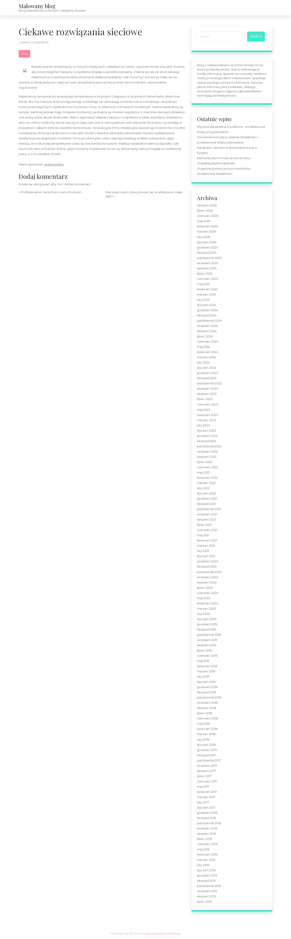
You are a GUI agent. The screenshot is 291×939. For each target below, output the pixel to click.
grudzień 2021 (207, 498)
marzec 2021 (206, 545)
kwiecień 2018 (207, 729)
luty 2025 (203, 299)
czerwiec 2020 (207, 593)
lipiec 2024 (205, 336)
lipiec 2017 (204, 776)
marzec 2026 (206, 231)
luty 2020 (203, 614)
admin (25, 42)
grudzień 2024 (207, 310)
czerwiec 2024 (207, 341)
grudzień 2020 (207, 561)
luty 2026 (203, 237)
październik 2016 (209, 823)
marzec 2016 (206, 859)
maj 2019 (203, 661)
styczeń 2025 (206, 305)
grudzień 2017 (207, 750)
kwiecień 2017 (207, 792)
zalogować (41, 184)
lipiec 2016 (204, 839)
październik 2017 (209, 760)
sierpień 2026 (207, 205)
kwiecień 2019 (207, 666)
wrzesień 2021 (207, 514)
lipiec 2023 (205, 399)
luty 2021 (203, 551)
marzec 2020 (206, 608)
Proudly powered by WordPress (161, 933)
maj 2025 (203, 284)
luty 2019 (203, 676)
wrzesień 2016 (207, 828)
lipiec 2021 (204, 524)
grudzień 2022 (207, 436)
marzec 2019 (206, 671)
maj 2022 (203, 472)
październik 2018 (209, 697)
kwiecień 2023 (207, 415)
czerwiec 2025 (207, 278)
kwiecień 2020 (207, 603)
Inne (24, 53)
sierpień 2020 (207, 582)
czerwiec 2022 (207, 467)
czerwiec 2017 (207, 781)
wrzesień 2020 (207, 577)
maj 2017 (203, 786)
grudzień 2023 (207, 373)
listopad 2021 (206, 504)
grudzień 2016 (207, 812)
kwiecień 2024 (207, 352)
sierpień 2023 (207, 394)
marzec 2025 (206, 294)
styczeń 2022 (206, 493)
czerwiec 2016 (207, 844)
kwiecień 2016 (207, 854)
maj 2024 (203, 346)
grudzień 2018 (207, 687)
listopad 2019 (206, 629)
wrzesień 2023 (207, 388)
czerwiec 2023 (207, 404)
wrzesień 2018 (207, 702)
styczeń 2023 (206, 430)
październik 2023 (209, 383)
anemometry (54, 164)
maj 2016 (203, 849)
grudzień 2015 (207, 875)
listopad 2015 (206, 880)
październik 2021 (209, 509)
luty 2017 (203, 802)
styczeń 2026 (206, 242)
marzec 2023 (206, 420)
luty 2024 (203, 362)
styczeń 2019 (206, 682)
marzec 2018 (206, 734)
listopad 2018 (206, 692)
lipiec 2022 (204, 462)
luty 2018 (203, 739)
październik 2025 (209, 258)
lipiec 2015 (204, 901)
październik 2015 (209, 886)
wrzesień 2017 (207, 765)
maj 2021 (203, 535)
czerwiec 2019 (207, 655)
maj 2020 (203, 598)
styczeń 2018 (206, 744)
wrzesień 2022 (207, 451)
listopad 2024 (206, 315)
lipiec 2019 (204, 650)
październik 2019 (209, 634)
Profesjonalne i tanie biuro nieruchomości (51, 192)
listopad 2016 (206, 818)
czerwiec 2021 (207, 530)
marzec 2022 (206, 483)
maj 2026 (203, 221)
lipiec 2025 (204, 273)
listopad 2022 (206, 441)
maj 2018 (203, 723)
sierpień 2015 (206, 896)
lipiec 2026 (205, 210)
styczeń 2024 (206, 367)
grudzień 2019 (207, 624)
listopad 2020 (207, 566)
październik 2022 (209, 446)
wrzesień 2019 (207, 640)
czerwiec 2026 (207, 216)
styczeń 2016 (206, 870)
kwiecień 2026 (207, 226)
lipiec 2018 (204, 713)
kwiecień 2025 (207, 289)
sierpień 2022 (206, 456)
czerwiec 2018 (207, 718)
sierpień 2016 (206, 833)
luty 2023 (203, 425)
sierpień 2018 (206, 708)
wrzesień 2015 (207, 891)
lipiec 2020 (205, 587)
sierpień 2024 (207, 331)
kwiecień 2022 (207, 477)
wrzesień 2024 (207, 326)
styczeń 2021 (206, 556)
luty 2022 (203, 488)
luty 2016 (203, 865)
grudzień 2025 (207, 247)
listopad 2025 (206, 252)
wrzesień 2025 (207, 263)
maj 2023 (203, 409)
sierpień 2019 (206, 645)
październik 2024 (209, 320)
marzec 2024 (206, 357)
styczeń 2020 (206, 619)
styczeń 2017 (206, 807)
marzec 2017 (206, 797)
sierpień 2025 (206, 268)
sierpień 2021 (206, 519)
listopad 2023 (206, 378)
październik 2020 (209, 572)
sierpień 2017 (206, 771)
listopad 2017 (206, 755)
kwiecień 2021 (207, 540)
